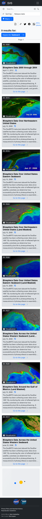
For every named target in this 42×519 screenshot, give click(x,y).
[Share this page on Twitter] (25, 24)
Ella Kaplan (12, 516)
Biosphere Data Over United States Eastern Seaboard (20, 175)
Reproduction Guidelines (8, 510)
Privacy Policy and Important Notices (12, 509)
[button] (23, 35)
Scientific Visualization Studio (9, 3)
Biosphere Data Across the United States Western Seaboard (20, 441)
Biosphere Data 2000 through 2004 (20, 67)
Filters (7, 19)
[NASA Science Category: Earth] (16, 70)
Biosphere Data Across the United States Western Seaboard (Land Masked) (20, 334)
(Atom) (38, 25)
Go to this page (19, 91)
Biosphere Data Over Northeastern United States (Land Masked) (20, 228)
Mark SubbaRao (14, 514)
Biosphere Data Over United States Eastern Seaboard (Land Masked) (20, 281)
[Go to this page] (21, 53)
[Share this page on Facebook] (29, 24)
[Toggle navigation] (38, 3)
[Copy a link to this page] (20, 24)
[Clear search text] (34, 9)
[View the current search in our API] (15, 24)
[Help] (3, 9)
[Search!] (38, 9)
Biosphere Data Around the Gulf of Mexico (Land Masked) (20, 387)
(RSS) (38, 23)
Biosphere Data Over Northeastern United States (20, 121)
